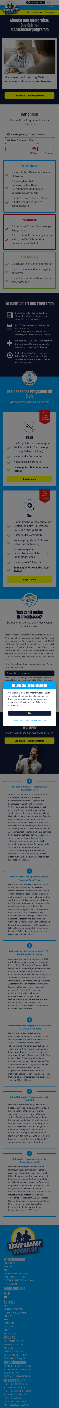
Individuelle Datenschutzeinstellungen (29, 720)
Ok (29, 713)
